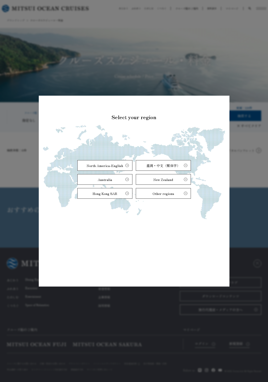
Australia (105, 179)
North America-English (105, 165)
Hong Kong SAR (105, 193)
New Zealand (163, 179)
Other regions (163, 193)
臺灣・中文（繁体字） (163, 165)
